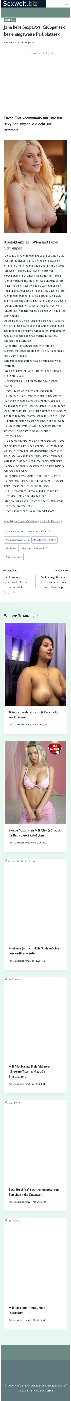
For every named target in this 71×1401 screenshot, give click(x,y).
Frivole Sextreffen (42, 1390)
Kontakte (10, 20)
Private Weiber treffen (44, 540)
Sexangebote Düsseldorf (34, 548)
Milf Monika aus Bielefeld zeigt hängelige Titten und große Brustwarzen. (29, 1071)
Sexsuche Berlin (14, 557)
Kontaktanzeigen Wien (17, 540)
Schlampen (11, 548)
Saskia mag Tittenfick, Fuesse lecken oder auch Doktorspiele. (54, 579)
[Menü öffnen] (67, 3)
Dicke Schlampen (14, 531)
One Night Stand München (20, 521)
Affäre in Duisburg (51, 521)
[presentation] (35, 664)
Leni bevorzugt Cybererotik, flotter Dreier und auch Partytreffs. (15, 581)
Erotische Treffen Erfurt (40, 531)
